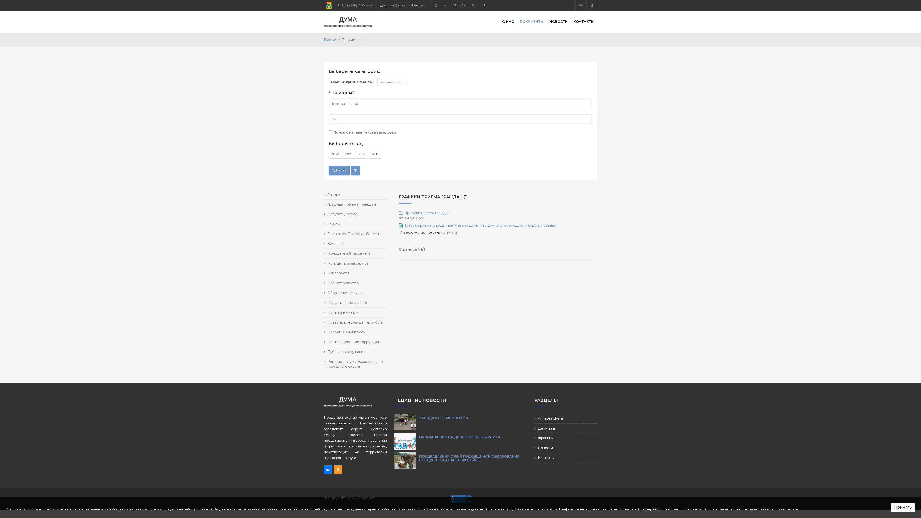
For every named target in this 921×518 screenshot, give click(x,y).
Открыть (411, 233)
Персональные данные (347, 302)
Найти (341, 170)
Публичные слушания (346, 352)
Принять (903, 507)
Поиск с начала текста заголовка (364, 132)
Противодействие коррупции (353, 342)
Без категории (391, 82)
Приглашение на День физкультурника (459, 437)
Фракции (546, 438)
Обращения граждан (345, 293)
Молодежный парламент (348, 253)
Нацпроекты (338, 273)
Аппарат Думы (550, 418)
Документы (532, 21)
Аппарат (334, 194)
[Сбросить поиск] (355, 170)
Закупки (334, 224)
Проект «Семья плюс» (346, 332)
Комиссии (336, 243)
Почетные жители (343, 312)
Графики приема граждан (352, 82)
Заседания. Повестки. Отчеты (353, 234)
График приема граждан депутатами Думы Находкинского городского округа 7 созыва (480, 225)
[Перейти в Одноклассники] (591, 5)
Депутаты (546, 428)
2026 (335, 154)
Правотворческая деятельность (355, 322)
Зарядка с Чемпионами (443, 418)
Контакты (583, 21)
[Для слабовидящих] (484, 5)
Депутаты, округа (342, 214)
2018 (375, 154)
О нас (508, 21)
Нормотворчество (343, 283)
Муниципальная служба (348, 263)
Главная (330, 40)
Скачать (433, 233)
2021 (362, 154)
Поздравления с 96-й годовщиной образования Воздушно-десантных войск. (469, 458)
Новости (558, 21)
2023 (349, 154)
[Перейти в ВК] (581, 5)
